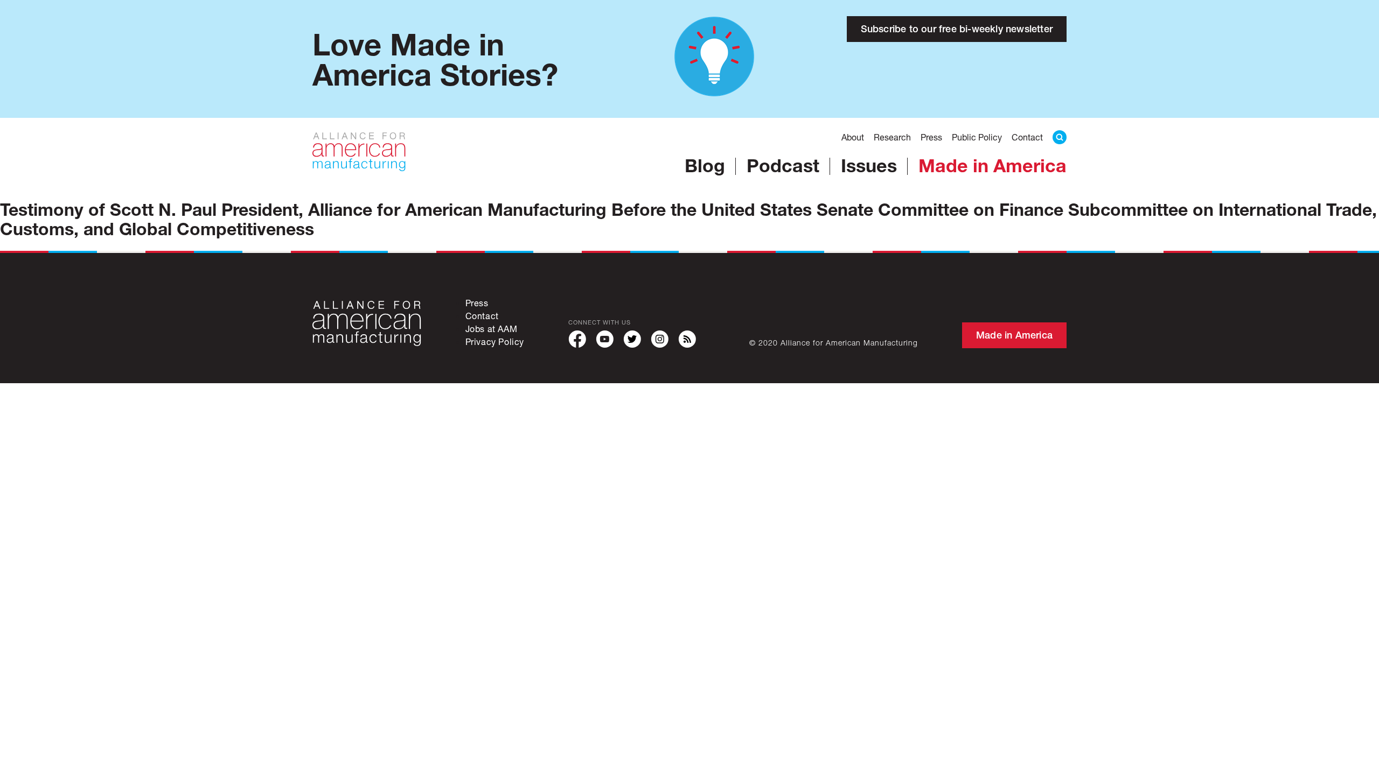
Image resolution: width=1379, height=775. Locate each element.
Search (1060, 137)
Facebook (577, 339)
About (852, 137)
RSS (687, 339)
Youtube (605, 339)
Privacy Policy (494, 341)
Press (931, 137)
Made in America (992, 165)
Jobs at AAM (491, 328)
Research (892, 137)
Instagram (659, 339)
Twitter (632, 339)
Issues (869, 165)
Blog (705, 165)
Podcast (783, 165)
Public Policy (977, 137)
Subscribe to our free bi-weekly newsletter (957, 28)
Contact (1027, 137)
